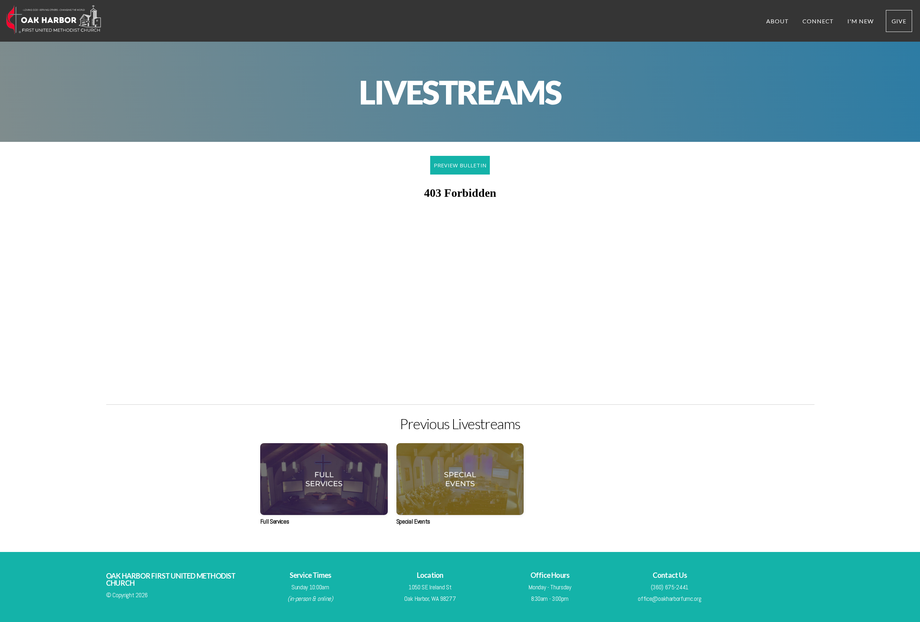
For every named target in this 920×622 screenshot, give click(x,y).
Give (899, 21)
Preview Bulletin (460, 165)
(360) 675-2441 (670, 587)
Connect (819, 21)
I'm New (860, 21)
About (778, 21)
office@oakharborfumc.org (669, 599)
